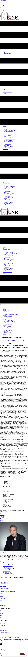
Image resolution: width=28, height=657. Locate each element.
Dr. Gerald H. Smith (12, 340)
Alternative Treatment (7, 566)
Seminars (2, 603)
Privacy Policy (3, 627)
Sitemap (25, 640)
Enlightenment (6, 572)
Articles (4, 567)
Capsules (2, 610)
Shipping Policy (3, 630)
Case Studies (5, 569)
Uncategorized (6, 574)
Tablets (1, 617)
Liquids (1, 613)
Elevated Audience (19, 640)
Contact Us (2, 625)
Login (4, 3)
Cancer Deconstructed (7, 568)
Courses (1, 596)
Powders (2, 615)
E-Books (2, 593)
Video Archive (3, 605)
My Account (2, 623)
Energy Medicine (6, 571)
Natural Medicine (6, 573)
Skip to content (3, 0)
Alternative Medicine (7, 564)
